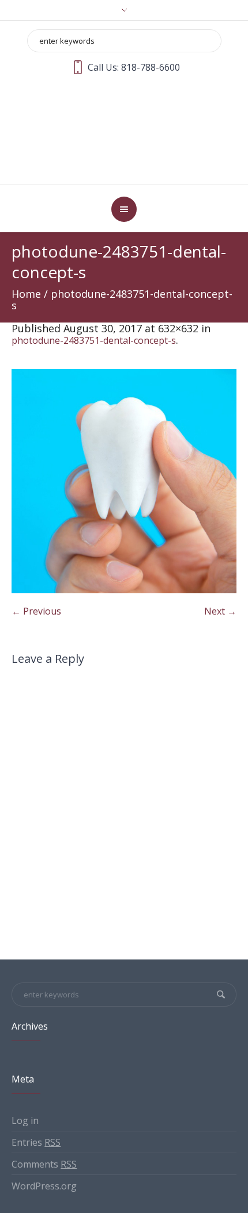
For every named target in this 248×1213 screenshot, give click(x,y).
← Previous (36, 568)
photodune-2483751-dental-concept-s (94, 297)
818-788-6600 (150, 67)
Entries (36, 1099)
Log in (25, 1078)
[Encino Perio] (124, 107)
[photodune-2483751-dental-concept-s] (124, 439)
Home (26, 251)
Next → (220, 568)
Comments (44, 1121)
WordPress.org (44, 1143)
